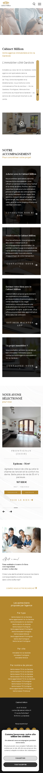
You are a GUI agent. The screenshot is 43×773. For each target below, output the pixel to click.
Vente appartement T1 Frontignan (21, 688)
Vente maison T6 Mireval (21, 691)
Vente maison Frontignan (21, 627)
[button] (10, 511)
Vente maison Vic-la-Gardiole (21, 617)
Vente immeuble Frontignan (21, 631)
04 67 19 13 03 (21, 708)
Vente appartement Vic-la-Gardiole (21, 619)
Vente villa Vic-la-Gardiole (21, 624)
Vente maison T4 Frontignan (21, 684)
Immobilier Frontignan (21, 655)
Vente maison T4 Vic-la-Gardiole (21, 672)
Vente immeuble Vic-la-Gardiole (21, 622)
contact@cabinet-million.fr (21, 710)
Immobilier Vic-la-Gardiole (21, 653)
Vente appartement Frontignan (21, 629)
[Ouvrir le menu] (39, 4)
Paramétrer (20, 758)
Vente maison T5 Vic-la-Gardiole (21, 674)
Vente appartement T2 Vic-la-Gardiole (21, 679)
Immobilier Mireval (21, 658)
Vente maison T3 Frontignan (21, 681)
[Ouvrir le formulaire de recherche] (34, 4)
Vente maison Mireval (21, 634)
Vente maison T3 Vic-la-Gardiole (21, 669)
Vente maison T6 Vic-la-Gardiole (21, 677)
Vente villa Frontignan (21, 639)
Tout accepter (20, 764)
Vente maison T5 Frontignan (21, 686)
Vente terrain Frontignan (21, 641)
